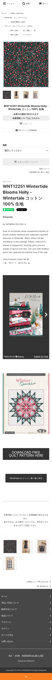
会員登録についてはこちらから (26, 118)
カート (45, 3)
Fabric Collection (17, 13)
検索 (27, 3)
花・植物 (26, 30)
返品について (44, 169)
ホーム (3, 13)
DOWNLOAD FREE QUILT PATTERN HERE (26, 453)
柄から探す (15, 30)
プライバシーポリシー (26, 661)
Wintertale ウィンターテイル (15, 18)
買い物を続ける (43, 586)
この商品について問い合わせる (37, 582)
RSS (10, 656)
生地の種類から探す (18, 22)
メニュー (10, 3)
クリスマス (27, 35)
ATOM (17, 656)
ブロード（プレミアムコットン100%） (19, 26)
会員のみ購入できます (27, 162)
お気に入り (27, 123)
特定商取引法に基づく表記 (39, 172)
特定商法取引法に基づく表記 (33, 656)
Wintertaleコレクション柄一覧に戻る (26, 478)
